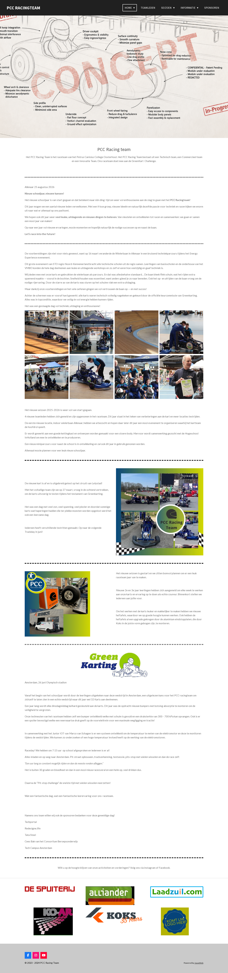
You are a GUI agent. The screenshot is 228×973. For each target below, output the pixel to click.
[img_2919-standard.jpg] (181, 377)
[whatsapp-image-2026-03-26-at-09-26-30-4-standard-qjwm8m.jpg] (46, 332)
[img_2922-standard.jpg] (136, 377)
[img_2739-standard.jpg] (91, 332)
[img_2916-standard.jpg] (91, 377)
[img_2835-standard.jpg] (136, 332)
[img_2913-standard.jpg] (181, 332)
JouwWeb (198, 963)
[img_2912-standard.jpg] (46, 377)
